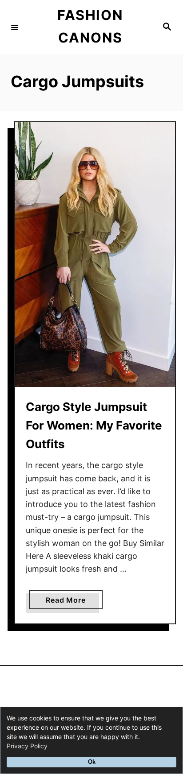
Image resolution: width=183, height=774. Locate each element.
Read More (69, 602)
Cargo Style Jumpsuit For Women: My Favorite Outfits (94, 425)
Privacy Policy (27, 746)
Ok (91, 762)
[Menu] (14, 27)
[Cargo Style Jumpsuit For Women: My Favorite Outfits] (95, 254)
